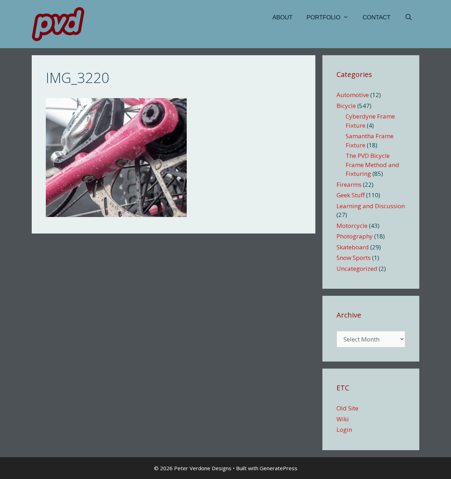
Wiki (342, 419)
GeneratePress (278, 468)
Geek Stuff (350, 195)
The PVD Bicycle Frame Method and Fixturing (372, 165)
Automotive (352, 95)
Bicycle (346, 106)
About (282, 17)
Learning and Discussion (370, 206)
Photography (354, 236)
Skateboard (352, 247)
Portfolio (323, 17)
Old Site (347, 408)
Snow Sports (353, 258)
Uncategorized (356, 268)
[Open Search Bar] (408, 17)
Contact (376, 17)
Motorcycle (351, 226)
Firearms (349, 184)
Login (344, 430)
